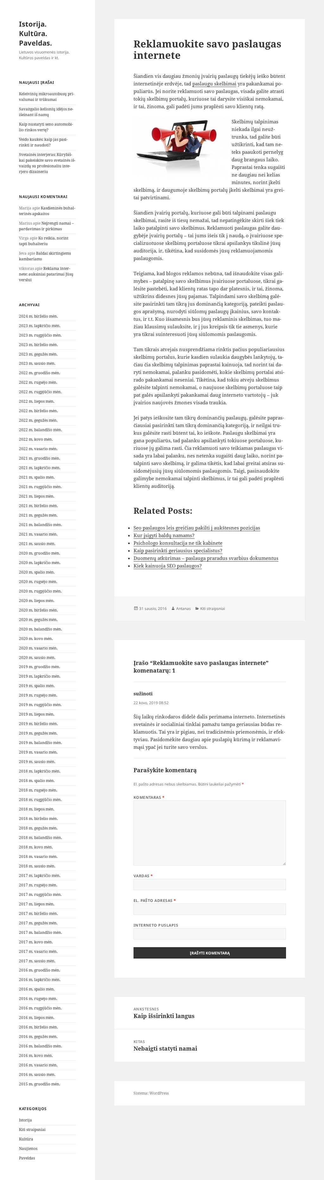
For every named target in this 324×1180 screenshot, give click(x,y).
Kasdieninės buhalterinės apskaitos (47, 210)
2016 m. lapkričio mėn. (39, 979)
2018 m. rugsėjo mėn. (38, 790)
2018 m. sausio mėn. (37, 866)
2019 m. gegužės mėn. (38, 733)
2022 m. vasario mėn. (38, 448)
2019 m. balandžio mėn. (40, 742)
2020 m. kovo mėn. (36, 638)
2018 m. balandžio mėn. (40, 837)
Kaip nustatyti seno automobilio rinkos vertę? (46, 127)
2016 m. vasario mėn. (38, 1065)
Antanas (183, 608)
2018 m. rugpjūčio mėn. (40, 799)
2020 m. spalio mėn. (37, 572)
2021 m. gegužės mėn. (38, 515)
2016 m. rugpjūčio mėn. (40, 1008)
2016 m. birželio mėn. (38, 1027)
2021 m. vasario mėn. (38, 534)
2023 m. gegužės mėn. (38, 354)
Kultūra (26, 1139)
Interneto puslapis (156, 925)
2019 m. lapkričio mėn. (39, 676)
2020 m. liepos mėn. (36, 600)
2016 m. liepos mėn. (36, 1017)
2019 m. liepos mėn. (36, 714)
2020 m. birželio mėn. (38, 610)
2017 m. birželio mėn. (38, 913)
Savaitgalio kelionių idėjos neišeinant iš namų (46, 111)
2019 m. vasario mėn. (38, 752)
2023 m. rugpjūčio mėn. (40, 335)
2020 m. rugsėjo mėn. (38, 581)
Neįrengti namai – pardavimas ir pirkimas (46, 226)
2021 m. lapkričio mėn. (39, 467)
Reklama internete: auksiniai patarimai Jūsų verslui (46, 274)
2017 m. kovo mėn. (36, 942)
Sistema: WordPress (151, 1093)
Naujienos (28, 1148)
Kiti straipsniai (32, 1129)
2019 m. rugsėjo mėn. (38, 695)
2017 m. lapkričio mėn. (39, 875)
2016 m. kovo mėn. (36, 1055)
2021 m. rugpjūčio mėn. (40, 486)
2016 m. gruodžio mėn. (39, 970)
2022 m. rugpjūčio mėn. (40, 391)
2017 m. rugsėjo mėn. (38, 885)
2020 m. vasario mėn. (38, 648)
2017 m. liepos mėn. (36, 904)
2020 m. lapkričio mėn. (39, 562)
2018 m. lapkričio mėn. (39, 771)
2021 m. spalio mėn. (37, 477)
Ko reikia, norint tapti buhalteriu (43, 240)
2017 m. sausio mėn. (37, 961)
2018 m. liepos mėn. (36, 809)
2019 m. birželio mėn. (38, 723)
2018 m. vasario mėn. (38, 856)
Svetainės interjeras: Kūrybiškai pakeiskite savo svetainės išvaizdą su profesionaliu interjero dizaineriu (47, 163)
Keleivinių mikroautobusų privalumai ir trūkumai (46, 96)
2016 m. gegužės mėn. (38, 1036)
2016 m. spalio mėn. (37, 989)
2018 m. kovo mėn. (36, 847)
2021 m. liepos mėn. (36, 496)
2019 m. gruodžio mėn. (39, 666)
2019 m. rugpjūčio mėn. (40, 704)
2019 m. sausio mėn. (37, 761)
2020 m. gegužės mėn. (38, 619)
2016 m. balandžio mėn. (40, 1046)
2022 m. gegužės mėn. (38, 420)
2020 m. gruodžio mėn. (39, 553)
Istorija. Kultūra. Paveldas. (35, 33)
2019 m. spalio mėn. (37, 685)
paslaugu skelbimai (214, 83)
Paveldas (27, 1158)
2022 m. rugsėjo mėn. (38, 382)
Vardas (143, 876)
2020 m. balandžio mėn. (40, 629)
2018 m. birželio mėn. (38, 818)
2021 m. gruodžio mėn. (39, 458)
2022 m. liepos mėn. (36, 401)
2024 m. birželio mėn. (38, 316)
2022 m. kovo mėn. (36, 439)
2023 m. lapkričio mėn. (39, 325)
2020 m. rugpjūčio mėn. (40, 591)
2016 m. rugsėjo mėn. (38, 998)
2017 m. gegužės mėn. (38, 923)
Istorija (25, 1120)
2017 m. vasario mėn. (38, 951)
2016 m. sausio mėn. (37, 1074)
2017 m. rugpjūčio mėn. (40, 894)
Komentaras (149, 797)
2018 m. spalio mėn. (37, 780)
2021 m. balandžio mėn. (40, 524)
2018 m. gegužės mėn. (38, 828)
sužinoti (143, 693)
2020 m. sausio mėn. (37, 657)
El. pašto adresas (155, 900)
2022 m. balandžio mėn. (40, 429)
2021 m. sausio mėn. (37, 543)
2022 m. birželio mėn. (38, 410)
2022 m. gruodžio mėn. (39, 373)
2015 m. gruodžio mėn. (39, 1084)
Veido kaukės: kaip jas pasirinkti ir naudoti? (43, 142)
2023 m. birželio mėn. (38, 344)
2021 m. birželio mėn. (38, 505)
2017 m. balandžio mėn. (40, 932)
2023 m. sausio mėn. (37, 363)
